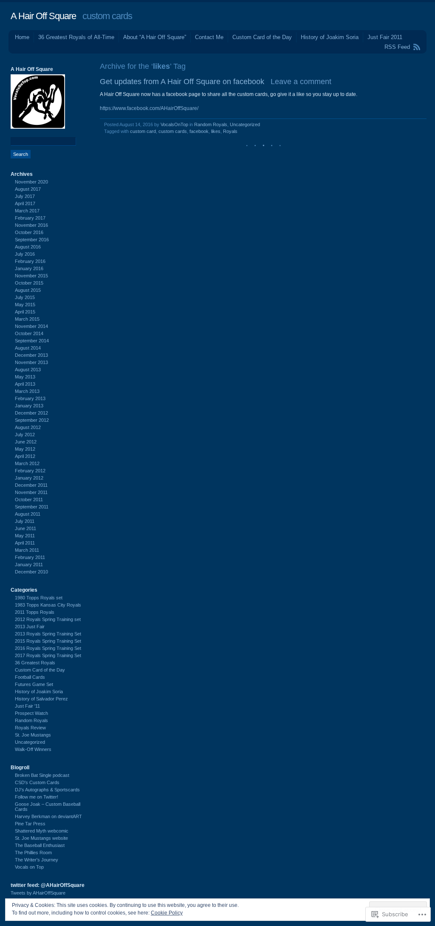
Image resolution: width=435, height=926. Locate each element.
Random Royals (210, 124)
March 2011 (27, 550)
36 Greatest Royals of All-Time (76, 37)
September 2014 (32, 340)
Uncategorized (245, 124)
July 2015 (25, 297)
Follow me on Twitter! (36, 796)
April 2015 (25, 311)
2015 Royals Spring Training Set (48, 641)
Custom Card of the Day (262, 37)
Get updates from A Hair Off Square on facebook (182, 81)
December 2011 (31, 485)
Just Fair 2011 (384, 37)
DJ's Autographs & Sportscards (47, 789)
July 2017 (25, 196)
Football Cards (30, 677)
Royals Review (30, 727)
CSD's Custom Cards (37, 782)
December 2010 (31, 571)
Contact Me (209, 37)
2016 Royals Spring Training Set (48, 648)
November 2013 (31, 362)
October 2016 (29, 232)
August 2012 (28, 427)
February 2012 (30, 470)
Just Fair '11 (27, 706)
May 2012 (25, 449)
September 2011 (31, 506)
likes (215, 131)
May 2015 (25, 304)
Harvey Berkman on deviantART (48, 816)
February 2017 (30, 217)
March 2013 (27, 391)
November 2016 (31, 225)
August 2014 (28, 347)
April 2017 (25, 203)
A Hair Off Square (43, 16)
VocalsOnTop (174, 124)
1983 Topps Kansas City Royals (48, 604)
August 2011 (27, 514)
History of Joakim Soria (330, 37)
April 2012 (25, 456)
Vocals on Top (29, 867)
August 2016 (28, 246)
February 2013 (30, 398)
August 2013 (28, 369)
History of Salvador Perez (41, 698)
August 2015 (28, 290)
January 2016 (29, 268)
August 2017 (28, 189)
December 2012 (31, 412)
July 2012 (25, 434)
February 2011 (30, 557)
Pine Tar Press (30, 823)
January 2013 (29, 405)
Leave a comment (301, 81)
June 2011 (25, 528)
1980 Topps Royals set (38, 597)
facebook (199, 131)
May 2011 (25, 535)
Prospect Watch (31, 713)
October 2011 (29, 499)
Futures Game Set (34, 684)
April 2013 (25, 384)
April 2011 (25, 542)
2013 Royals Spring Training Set (48, 633)
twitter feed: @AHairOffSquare (48, 885)
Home (22, 37)
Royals (230, 131)
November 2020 (31, 181)
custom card (143, 131)
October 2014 (29, 333)
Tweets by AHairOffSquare (38, 892)
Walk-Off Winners (33, 749)
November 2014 (31, 326)
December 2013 (31, 355)
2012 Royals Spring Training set (48, 619)
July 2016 (25, 254)
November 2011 (31, 492)
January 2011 (29, 564)
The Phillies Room (33, 852)
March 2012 (27, 463)
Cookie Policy (167, 913)
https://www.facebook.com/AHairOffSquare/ (149, 108)
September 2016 (32, 239)
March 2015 (27, 319)
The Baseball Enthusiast (40, 845)
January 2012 (29, 477)
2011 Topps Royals (34, 612)
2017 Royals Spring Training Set (48, 655)
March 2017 (27, 210)
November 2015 (31, 275)
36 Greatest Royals (35, 662)
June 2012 (26, 441)
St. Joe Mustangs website (41, 838)
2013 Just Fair (30, 626)
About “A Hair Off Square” (154, 37)
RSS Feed (397, 47)
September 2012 (32, 420)
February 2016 (30, 261)
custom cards (172, 131)
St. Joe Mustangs (33, 734)
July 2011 (24, 521)
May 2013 (25, 376)
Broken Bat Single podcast (42, 775)
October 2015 (29, 282)
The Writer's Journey (36, 859)
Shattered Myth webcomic (41, 830)
